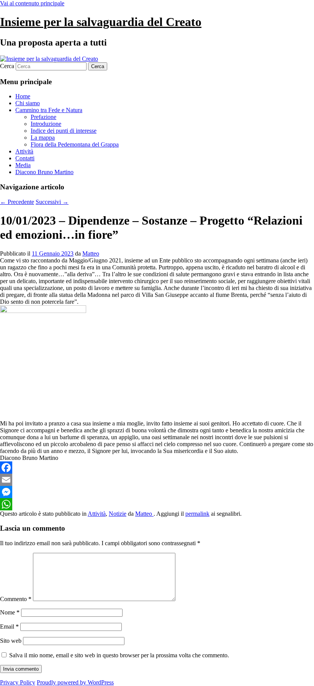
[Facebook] (157, 467)
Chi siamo (27, 103)
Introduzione (46, 124)
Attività (24, 151)
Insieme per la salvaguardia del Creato (100, 22)
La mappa (43, 137)
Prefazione (43, 117)
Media (23, 165)
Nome (10, 612)
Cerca (7, 66)
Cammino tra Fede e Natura (48, 110)
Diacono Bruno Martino (44, 172)
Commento (15, 599)
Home (22, 96)
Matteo (90, 253)
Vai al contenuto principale (32, 3)
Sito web (10, 640)
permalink (197, 513)
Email (9, 626)
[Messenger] (157, 492)
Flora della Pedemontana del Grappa (75, 144)
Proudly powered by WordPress (75, 682)
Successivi (52, 202)
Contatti (24, 158)
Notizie (117, 513)
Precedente (17, 202)
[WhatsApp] (157, 504)
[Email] (157, 480)
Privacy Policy (17, 682)
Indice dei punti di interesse (63, 130)
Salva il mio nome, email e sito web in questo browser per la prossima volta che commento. (119, 655)
